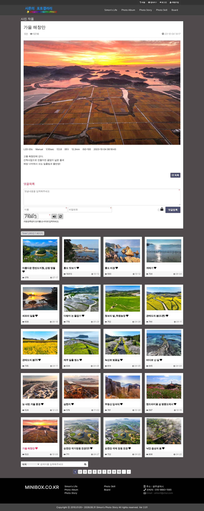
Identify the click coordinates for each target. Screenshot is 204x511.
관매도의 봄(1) (30, 359)
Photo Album (128, 10)
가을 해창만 (28, 448)
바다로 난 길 (153, 359)
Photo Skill (161, 10)
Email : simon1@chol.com (160, 493)
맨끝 (129, 472)
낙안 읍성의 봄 (154, 448)
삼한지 (67, 404)
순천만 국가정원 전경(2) (77, 448)
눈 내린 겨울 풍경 (31, 404)
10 (119, 471)
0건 (26, 33)
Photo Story (145, 10)
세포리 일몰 (28, 315)
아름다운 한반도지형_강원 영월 (38, 267)
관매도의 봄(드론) (156, 315)
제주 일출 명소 (72, 359)
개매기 (150, 267)
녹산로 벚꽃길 (112, 359)
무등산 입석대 (112, 404)
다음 (124, 472)
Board (175, 10)
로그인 (164, 2)
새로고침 (60, 216)
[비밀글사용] (161, 209)
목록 (176, 175)
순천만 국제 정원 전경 (116, 448)
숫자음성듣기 (54, 216)
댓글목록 (29, 184)
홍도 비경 (110, 267)
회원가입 (175, 2)
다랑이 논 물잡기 (73, 315)
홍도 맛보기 (70, 267)
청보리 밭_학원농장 (115, 315)
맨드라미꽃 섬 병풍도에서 (160, 404)
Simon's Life (110, 10)
